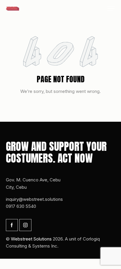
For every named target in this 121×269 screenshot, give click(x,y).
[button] (111, 8)
